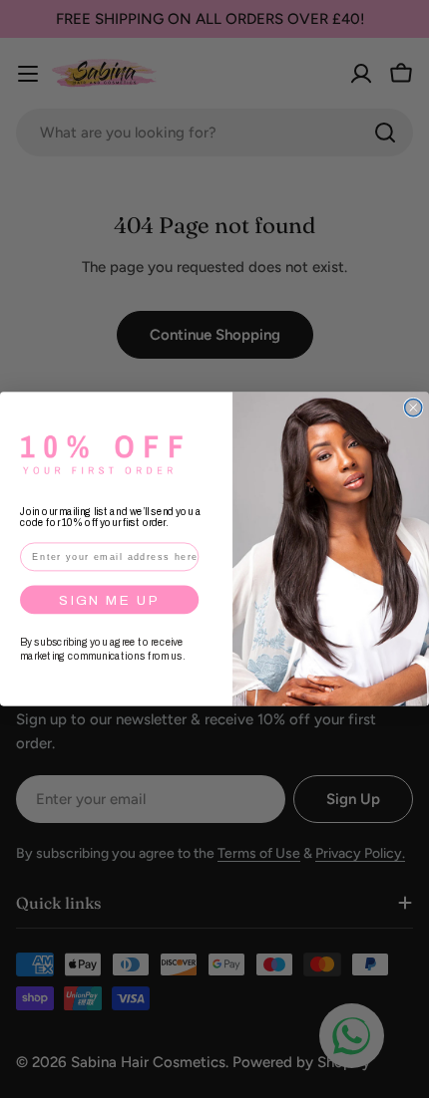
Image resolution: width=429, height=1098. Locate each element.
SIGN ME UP (109, 599)
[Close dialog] (413, 408)
